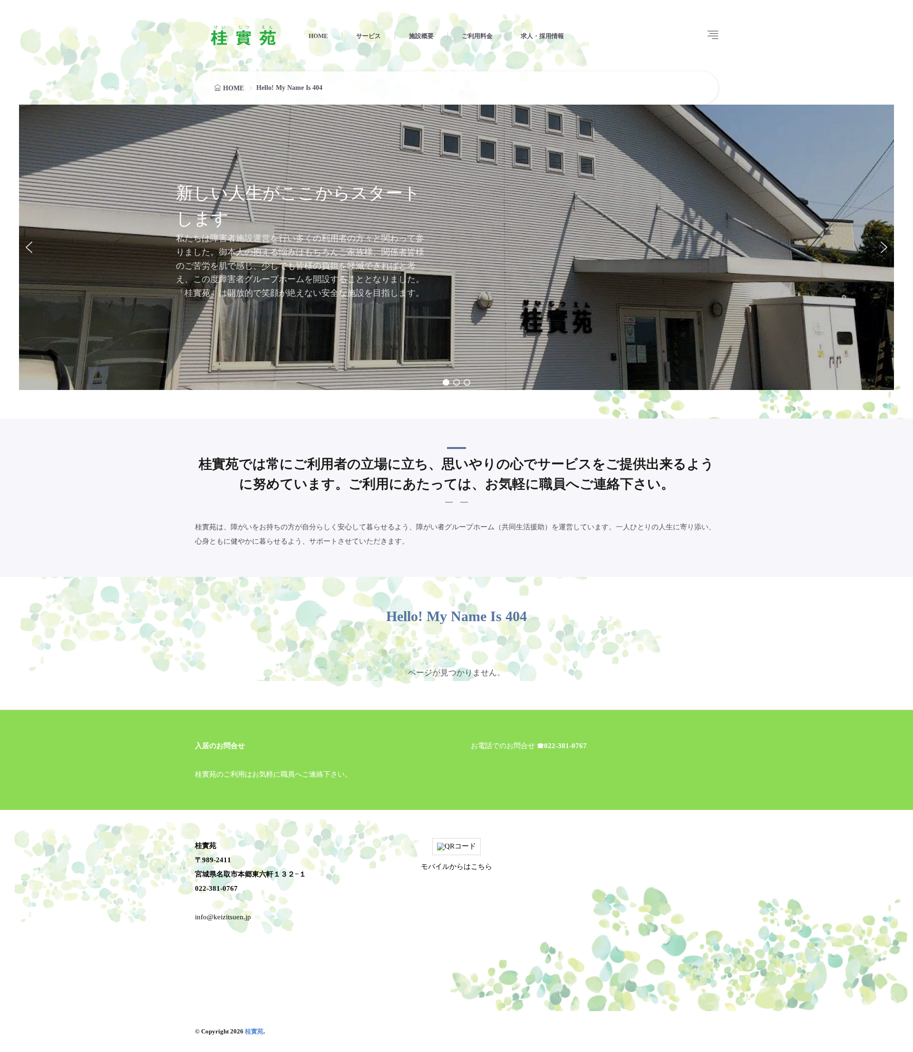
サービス (368, 35)
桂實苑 (254, 1031)
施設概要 (421, 35)
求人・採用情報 (542, 35)
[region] (456, 247)
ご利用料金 (477, 35)
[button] (29, 247)
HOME (318, 35)
